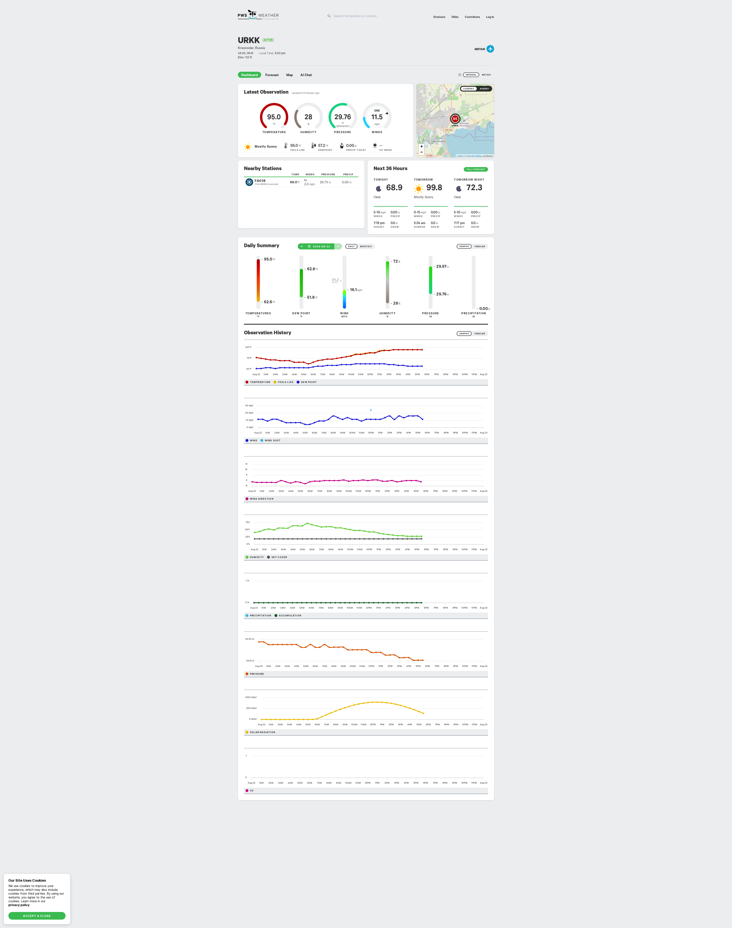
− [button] (421, 152)
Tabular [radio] (479, 333)
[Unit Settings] (460, 75)
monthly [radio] (366, 246)
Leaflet (460, 155)
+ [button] (421, 146)
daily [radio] (351, 246)
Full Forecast (475, 169)
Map (289, 75)
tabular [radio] (479, 246)
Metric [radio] (486, 75)
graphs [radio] (464, 246)
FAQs (455, 16)
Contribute (472, 16)
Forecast (272, 75)
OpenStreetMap (474, 155)
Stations (439, 16)
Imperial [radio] (471, 75)
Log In (490, 16)
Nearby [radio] (484, 89)
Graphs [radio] (464, 333)
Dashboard (249, 75)
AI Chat (306, 75)
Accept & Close (37, 916)
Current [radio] (468, 89)
